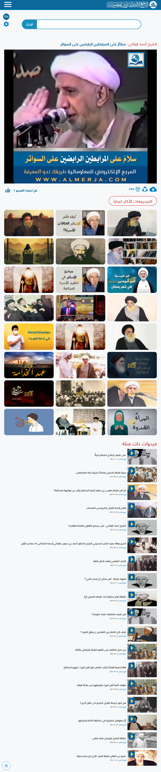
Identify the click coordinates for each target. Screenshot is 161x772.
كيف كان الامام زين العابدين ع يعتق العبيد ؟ (103, 632)
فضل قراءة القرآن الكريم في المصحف (106, 508)
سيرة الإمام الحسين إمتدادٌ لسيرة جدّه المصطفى (101, 472)
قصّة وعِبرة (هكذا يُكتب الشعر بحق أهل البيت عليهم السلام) (95, 667)
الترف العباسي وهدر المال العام (109, 561)
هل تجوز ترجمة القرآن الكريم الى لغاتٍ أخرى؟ (103, 703)
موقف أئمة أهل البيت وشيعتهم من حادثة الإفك (101, 685)
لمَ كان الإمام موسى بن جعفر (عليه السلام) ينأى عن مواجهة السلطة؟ (90, 490)
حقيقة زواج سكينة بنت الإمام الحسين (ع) (105, 596)
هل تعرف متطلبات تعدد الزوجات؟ (108, 614)
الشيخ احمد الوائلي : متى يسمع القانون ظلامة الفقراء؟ (97, 525)
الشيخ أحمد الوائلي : (141, 44)
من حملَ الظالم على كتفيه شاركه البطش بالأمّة (100, 650)
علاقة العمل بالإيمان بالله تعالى (109, 738)
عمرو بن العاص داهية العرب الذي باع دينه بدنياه (101, 756)
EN (6, 17)
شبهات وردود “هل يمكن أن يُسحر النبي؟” (105, 579)
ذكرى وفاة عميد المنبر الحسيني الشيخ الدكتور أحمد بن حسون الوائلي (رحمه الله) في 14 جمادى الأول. (73, 543)
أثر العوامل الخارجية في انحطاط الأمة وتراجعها (102, 720)
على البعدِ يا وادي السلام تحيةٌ (110, 455)
